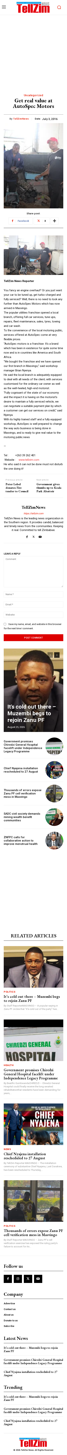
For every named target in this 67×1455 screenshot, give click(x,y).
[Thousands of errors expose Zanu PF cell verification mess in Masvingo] (54, 793)
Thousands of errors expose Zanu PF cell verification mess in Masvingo (23, 793)
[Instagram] (18, 1279)
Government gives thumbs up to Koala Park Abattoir (48, 487)
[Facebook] (27, 536)
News (7, 1149)
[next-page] (57, 655)
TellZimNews (21, 118)
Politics (9, 992)
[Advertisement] (33, 50)
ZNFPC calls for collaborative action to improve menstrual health (21, 841)
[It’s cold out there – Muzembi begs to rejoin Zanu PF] (33, 690)
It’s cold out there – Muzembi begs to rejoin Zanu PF (31, 713)
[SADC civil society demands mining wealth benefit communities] (54, 817)
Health (9, 1065)
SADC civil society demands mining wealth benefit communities (22, 817)
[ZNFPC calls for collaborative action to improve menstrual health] (54, 840)
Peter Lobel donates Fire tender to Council (17, 487)
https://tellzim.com (33, 513)
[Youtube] (40, 536)
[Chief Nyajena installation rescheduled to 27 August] (54, 770)
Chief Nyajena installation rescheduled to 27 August (21, 770)
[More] (54, 221)
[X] (33, 536)
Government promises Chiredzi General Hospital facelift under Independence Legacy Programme (23, 746)
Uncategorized (33, 95)
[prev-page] (50, 655)
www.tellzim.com (29, 459)
